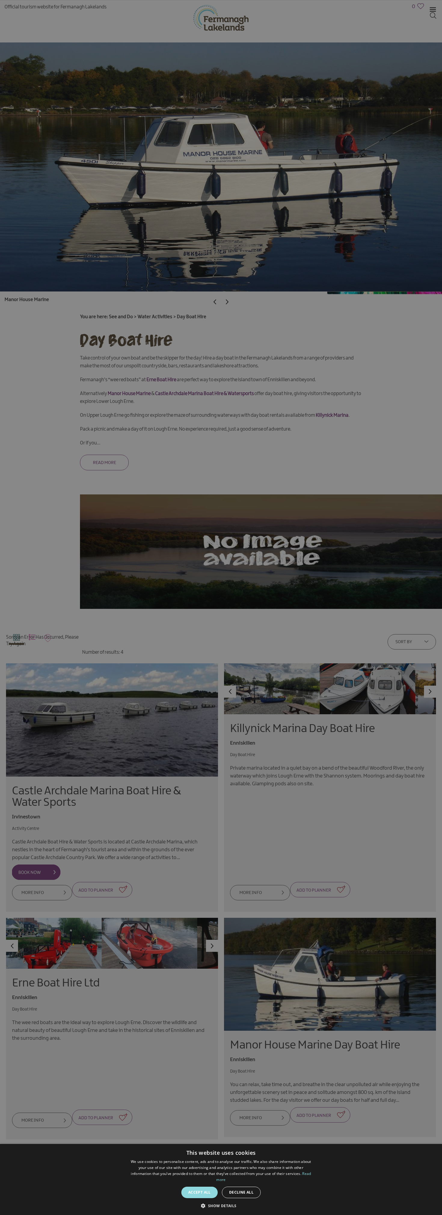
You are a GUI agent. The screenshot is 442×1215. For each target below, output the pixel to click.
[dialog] (221, 607)
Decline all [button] (241, 1192)
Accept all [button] (199, 1192)
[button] (220, 1205)
